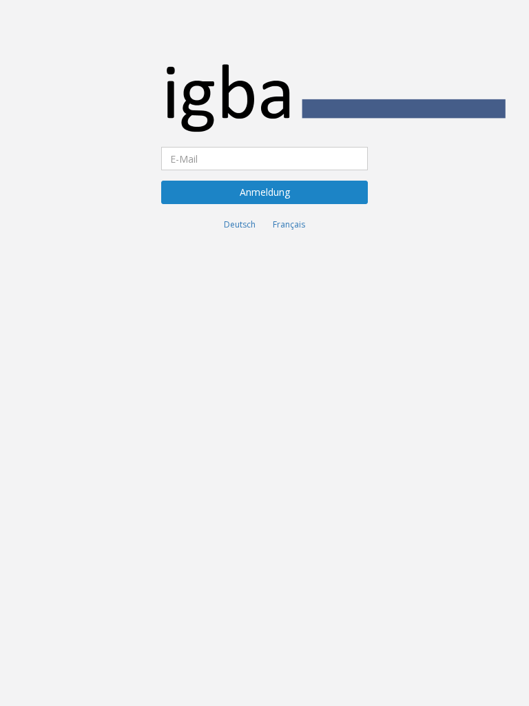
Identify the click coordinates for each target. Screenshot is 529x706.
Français (289, 224)
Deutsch (240, 224)
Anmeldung (265, 192)
